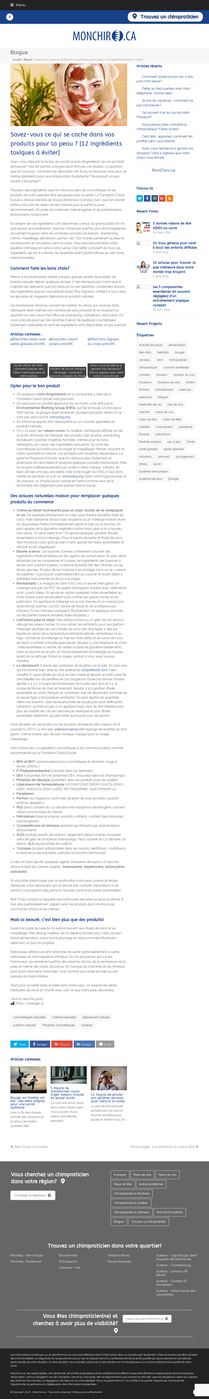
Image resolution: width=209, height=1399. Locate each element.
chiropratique (148, 367)
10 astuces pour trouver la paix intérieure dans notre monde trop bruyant (174, 267)
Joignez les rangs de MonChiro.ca (144, 1318)
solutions (145, 456)
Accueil (16, 59)
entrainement (164, 389)
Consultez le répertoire (30, 1195)
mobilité (144, 427)
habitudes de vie (150, 404)
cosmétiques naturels (29, 1017)
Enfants (144, 389)
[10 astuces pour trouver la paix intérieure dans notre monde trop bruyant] (143, 266)
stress (143, 464)
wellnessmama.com (69, 729)
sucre (157, 464)
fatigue (163, 397)
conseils (144, 374)
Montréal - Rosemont (25, 1261)
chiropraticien (178, 360)
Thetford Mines (118, 1255)
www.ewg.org (60, 417)
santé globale (148, 449)
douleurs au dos (169, 382)
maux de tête (172, 419)
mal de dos (175, 404)
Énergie (173, 478)
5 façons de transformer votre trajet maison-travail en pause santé (67, 1093)
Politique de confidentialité (87, 1392)
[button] (19, 1044)
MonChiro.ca (163, 170)
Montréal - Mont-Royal (26, 1255)
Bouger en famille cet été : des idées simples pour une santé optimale (27, 1102)
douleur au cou (184, 374)
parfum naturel (24, 1025)
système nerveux (150, 478)
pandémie (185, 427)
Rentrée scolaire (150, 441)
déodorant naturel (96, 1017)
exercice (185, 389)
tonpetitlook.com (94, 670)
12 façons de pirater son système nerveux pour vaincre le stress (108, 1098)
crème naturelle (64, 1017)
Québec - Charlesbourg (173, 1265)
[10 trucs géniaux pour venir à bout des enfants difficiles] (143, 247)
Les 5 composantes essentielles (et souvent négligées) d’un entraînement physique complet (171, 296)
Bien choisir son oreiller (31, 1147)
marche (144, 412)
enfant (190, 382)
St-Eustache (68, 1261)
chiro (159, 360)
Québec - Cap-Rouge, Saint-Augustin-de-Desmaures (177, 1257)
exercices (145, 397)
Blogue (28, 59)
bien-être (145, 352)
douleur (161, 374)
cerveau (144, 360)
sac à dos (173, 441)
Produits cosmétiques (58, 1025)
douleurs (145, 382)
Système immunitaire (153, 471)
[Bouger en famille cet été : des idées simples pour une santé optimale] (28, 1079)
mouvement (164, 427)
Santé (191, 441)
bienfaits (163, 352)
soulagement (185, 456)
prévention (163, 434)
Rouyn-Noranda (119, 1261)
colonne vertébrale (176, 367)
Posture (144, 434)
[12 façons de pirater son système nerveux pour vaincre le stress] (109, 1078)
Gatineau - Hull (69, 1267)
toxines (87, 1025)
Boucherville (68, 1255)
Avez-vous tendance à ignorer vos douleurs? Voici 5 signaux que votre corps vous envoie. (165, 152)
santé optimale (174, 449)
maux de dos (148, 419)
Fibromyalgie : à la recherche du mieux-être (162, 1147)
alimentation (177, 345)
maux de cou (164, 412)
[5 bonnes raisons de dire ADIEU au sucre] (143, 227)
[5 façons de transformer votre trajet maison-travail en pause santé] (69, 1075)
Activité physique (150, 345)
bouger (180, 352)
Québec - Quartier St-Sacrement (171, 1283)
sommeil (163, 456)
